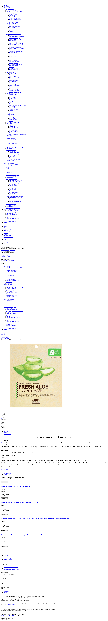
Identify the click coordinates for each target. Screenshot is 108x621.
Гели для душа (13, 100)
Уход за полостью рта (11, 179)
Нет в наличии (4, 428)
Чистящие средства (11, 221)
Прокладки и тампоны (15, 201)
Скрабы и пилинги (14, 77)
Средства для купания (14, 159)
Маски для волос (13, 49)
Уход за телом (9, 93)
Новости (6, 230)
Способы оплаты (8, 556)
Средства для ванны (14, 111)
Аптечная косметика (11, 23)
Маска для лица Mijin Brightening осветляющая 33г (17, 486)
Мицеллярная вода (14, 90)
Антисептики (9, 177)
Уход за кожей (12, 156)
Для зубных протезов (14, 193)
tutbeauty (6, 592)
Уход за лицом (10, 72)
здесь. (12, 457)
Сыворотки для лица (14, 84)
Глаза (7, 171)
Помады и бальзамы (11, 142)
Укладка (11, 67)
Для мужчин (12, 45)
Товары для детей (8, 136)
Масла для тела (13, 103)
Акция (5, 222)
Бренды (5, 3)
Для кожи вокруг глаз (14, 89)
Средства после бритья (15, 19)
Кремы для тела (13, 98)
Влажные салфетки (11, 204)
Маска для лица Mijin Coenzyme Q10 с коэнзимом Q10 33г (19, 502)
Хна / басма (12, 71)
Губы (7, 167)
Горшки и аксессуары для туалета (14, 147)
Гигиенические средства (10, 173)
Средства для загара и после (13, 122)
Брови (8, 168)
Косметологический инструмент (17, 134)
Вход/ (2, 260)
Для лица (11, 20)
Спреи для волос (13, 52)
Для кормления (10, 148)
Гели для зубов (13, 188)
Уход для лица (12, 28)
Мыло (7, 202)
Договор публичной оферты (11, 231)
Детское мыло (12, 155)
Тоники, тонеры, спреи (15, 92)
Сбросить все (4, 482)
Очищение (12, 78)
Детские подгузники (11, 143)
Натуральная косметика (12, 53)
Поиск (2, 263)
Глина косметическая (14, 85)
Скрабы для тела (13, 109)
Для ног (11, 102)
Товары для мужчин (11, 13)
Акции (5, 5)
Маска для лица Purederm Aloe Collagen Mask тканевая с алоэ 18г (22, 535)
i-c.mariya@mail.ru (11, 604)
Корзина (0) (13, 260)
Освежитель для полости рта (16, 194)
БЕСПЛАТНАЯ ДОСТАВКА (8, 250)
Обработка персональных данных (12, 569)
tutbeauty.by (6, 591)
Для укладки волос (14, 129)
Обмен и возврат (8, 227)
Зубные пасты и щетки (12, 140)
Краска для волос (13, 68)
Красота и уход (7, 7)
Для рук (11, 101)
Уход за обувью (10, 213)
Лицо (7, 169)
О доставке (6, 555)
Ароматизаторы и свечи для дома (14, 215)
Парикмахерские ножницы (16, 131)
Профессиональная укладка (16, 44)
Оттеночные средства (14, 42)
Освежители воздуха (11, 214)
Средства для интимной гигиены (14, 196)
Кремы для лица (13, 80)
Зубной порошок (13, 192)
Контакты (6, 233)
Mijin (2, 418)
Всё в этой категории (11, 10)
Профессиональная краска (16, 39)
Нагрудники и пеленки (12, 144)
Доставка (6, 225)
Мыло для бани (13, 119)
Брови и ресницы (13, 86)
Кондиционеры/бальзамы (15, 64)
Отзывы (6, 234)
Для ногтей (12, 113)
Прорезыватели (10, 160)
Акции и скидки (8, 229)
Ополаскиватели (13, 187)
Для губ (11, 88)
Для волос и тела (13, 22)
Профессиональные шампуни (16, 48)
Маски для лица (13, 81)
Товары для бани (10, 114)
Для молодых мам (10, 205)
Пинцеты (11, 132)
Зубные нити (12, 189)
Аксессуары (9, 123)
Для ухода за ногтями (14, 130)
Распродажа (6, 6)
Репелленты (9, 135)
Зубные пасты (12, 184)
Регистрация (6, 260)
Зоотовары (9, 219)
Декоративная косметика (10, 163)
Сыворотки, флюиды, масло (16, 51)
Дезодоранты (12, 106)
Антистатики (9, 217)
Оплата (5, 226)
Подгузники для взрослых (13, 208)
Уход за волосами (10, 55)
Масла (11, 121)
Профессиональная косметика (13, 34)
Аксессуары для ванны (12, 146)
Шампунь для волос (14, 61)
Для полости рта (13, 30)
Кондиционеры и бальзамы (16, 47)
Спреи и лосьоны (13, 65)
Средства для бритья (14, 18)
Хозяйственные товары (9, 209)
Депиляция (12, 110)
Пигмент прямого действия (16, 43)
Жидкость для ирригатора (15, 190)
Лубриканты (12, 31)
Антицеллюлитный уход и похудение (18, 105)
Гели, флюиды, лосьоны (15, 82)
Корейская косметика (11, 32)
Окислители (12, 40)
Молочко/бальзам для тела (15, 107)
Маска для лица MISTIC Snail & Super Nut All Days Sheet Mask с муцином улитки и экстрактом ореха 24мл (35, 518)
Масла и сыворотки (14, 60)
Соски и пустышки (11, 161)
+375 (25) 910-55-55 (5, 256)
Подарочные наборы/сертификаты (15, 11)
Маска (2, 442)
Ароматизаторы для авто (12, 218)
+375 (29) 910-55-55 (5, 254)
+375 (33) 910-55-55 (5, 255)
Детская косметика (11, 150)
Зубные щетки (13, 185)
